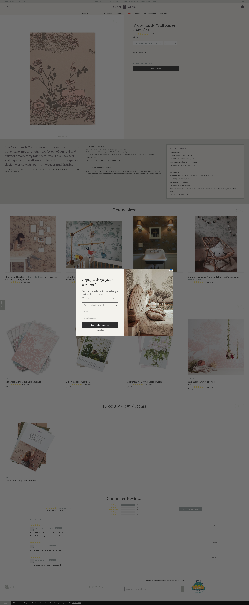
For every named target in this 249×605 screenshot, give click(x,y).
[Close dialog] (171, 270)
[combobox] (99, 305)
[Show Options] (116, 305)
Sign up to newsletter (100, 325)
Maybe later (100, 330)
